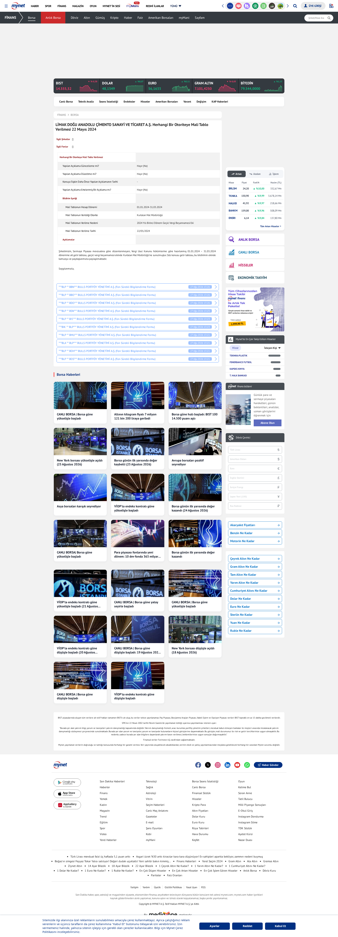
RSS (203, 887)
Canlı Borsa (66, 101)
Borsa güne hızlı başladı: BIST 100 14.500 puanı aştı (195, 416)
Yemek (103, 799)
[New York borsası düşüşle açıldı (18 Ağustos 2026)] (195, 629)
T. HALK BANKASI (238, 375)
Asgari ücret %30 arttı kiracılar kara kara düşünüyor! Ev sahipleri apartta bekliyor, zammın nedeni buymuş (199, 856)
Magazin (105, 810)
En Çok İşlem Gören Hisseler (220, 870)
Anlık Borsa (53, 18)
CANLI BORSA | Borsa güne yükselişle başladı (75, 416)
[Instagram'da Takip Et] (218, 765)
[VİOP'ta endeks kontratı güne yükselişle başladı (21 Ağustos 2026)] (80, 583)
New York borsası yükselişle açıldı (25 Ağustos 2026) (79, 462)
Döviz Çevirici (243, 437)
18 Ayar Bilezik (120, 866)
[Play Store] (67, 782)
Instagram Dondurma (250, 816)
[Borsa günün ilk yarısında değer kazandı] (195, 533)
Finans (104, 793)
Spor (102, 828)
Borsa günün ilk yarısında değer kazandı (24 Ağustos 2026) (193, 508)
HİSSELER (245, 265)
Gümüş (100, 18)
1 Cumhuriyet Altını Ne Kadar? (247, 866)
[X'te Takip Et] (208, 765)
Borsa (31, 18)
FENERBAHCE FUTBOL (241, 362)
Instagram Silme (247, 822)
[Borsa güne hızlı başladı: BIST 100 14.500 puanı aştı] (195, 395)
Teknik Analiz (86, 101)
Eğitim (104, 822)
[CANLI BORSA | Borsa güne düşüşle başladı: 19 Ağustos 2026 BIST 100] (137, 629)
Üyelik (157, 887)
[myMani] (133, 6)
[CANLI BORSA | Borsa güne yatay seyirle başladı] (137, 583)
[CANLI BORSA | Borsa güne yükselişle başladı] (80, 395)
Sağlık (149, 787)
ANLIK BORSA (248, 239)
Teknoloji (151, 781)
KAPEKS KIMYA (237, 368)
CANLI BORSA (248, 252)
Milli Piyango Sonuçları (252, 805)
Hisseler (145, 101)
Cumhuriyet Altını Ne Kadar (248, 591)
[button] (6, 6)
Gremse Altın (271, 861)
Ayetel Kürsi (245, 834)
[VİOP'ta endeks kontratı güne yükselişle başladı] (137, 487)
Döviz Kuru (269, 870)
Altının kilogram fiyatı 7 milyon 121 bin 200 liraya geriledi (135, 416)
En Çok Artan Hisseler (185, 870)
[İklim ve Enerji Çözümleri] (280, 6)
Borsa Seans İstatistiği (205, 781)
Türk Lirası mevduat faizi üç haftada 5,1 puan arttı (100, 856)
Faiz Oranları (174, 875)
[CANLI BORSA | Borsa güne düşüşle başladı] (80, 675)
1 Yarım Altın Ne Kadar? (209, 866)
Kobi (148, 834)
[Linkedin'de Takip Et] (227, 765)
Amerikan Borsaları (160, 18)
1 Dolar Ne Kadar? (68, 870)
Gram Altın (234, 861)
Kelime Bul (244, 787)
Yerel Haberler (108, 840)
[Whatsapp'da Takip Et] (247, 765)
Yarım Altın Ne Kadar (244, 583)
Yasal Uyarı (191, 887)
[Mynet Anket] (238, 6)
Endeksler (129, 101)
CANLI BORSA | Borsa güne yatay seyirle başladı (136, 604)
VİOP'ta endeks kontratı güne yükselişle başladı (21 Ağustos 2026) (77, 604)
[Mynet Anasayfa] (18, 4)
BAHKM (233, 210)
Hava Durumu (200, 834)
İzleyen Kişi (270, 348)
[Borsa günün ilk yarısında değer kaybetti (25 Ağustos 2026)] (137, 441)
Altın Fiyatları (200, 810)
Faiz (140, 18)
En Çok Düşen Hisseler (152, 870)
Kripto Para (199, 805)
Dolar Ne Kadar (240, 599)
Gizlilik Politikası (173, 887)
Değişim (201, 101)
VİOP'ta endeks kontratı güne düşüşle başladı (134, 696)
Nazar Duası (245, 840)
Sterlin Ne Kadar (241, 615)
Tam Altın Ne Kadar (243, 574)
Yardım (146, 887)
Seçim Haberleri (155, 805)
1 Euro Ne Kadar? (95, 870)
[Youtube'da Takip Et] (237, 765)
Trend (103, 816)
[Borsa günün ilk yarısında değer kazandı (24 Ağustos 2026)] (195, 487)
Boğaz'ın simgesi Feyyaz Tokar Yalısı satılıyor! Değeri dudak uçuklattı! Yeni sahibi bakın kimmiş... (113, 861)
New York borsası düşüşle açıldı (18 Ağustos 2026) (193, 650)
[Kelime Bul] (263, 6)
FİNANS (10, 17)
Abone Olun (268, 423)
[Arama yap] (295, 6)
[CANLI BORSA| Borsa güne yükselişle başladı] (80, 533)
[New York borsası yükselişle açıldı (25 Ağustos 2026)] (80, 441)
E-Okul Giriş (245, 810)
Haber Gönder (270, 765)
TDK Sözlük (245, 828)
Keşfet (195, 840)
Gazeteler (151, 816)
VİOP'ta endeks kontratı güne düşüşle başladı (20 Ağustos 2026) (77, 650)
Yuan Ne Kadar (240, 623)
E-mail (150, 822)
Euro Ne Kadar (240, 607)
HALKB (233, 203)
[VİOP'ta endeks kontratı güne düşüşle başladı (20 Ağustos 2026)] (80, 629)
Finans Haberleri (186, 861)
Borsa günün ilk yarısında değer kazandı (193, 554)
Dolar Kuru (198, 816)
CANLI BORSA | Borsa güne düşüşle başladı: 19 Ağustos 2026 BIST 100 (137, 650)
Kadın (103, 805)
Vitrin (149, 799)
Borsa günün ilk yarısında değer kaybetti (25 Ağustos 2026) (135, 462)
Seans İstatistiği (108, 101)
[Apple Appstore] (67, 794)
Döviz (74, 18)
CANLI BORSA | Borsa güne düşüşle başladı (75, 696)
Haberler (105, 787)
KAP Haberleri (220, 101)
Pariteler (156, 875)
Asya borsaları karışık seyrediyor (79, 506)
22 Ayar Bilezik (144, 866)
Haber (128, 18)
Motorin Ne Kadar (242, 541)
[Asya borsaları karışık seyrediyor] (80, 487)
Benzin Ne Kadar (241, 533)
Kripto (114, 18)
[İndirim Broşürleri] (247, 6)
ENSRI (232, 218)
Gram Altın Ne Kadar (244, 566)
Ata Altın (252, 861)
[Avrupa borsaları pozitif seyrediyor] (195, 441)
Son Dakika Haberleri (112, 781)
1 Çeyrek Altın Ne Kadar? (174, 866)
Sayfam (200, 18)
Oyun (241, 781)
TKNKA (233, 196)
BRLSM (233, 188)
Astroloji (151, 793)
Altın (87, 18)
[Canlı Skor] (255, 6)
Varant (187, 101)
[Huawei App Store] (67, 805)
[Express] (230, 6)
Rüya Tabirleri (200, 828)
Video (103, 834)
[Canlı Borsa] (272, 6)
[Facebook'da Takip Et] (198, 765)
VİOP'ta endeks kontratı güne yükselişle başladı (134, 508)
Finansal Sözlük (201, 793)
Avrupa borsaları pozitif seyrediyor (188, 462)
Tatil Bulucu (245, 799)
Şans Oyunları (154, 828)
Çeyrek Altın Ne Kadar (245, 558)
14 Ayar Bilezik (97, 866)
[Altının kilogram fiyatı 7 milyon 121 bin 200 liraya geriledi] (137, 395)
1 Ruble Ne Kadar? (122, 870)
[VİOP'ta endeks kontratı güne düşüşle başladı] (137, 675)
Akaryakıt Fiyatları (242, 525)
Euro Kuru (198, 822)
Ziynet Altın (75, 866)
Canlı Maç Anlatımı (157, 810)
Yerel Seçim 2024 (212, 861)
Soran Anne (245, 793)
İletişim (134, 887)
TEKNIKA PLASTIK (238, 355)
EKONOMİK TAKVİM (252, 277)
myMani (184, 18)
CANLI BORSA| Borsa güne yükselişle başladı (74, 554)
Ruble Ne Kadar (241, 631)
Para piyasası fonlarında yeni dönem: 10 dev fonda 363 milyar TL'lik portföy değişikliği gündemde (136, 554)
